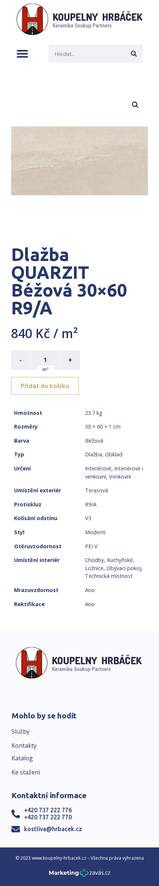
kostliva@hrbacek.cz (53, 829)
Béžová (94, 440)
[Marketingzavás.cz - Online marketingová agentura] (79, 875)
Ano (90, 590)
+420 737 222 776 (48, 810)
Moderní (95, 532)
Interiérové (98, 468)
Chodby (94, 559)
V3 (88, 518)
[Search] (134, 53)
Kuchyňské (120, 559)
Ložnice (94, 568)
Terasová (96, 490)
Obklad (113, 454)
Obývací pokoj (123, 568)
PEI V (91, 546)
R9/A (91, 504)
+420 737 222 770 (48, 817)
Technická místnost (109, 575)
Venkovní (120, 476)
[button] (22, 53)
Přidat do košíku (45, 386)
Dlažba (93, 454)
